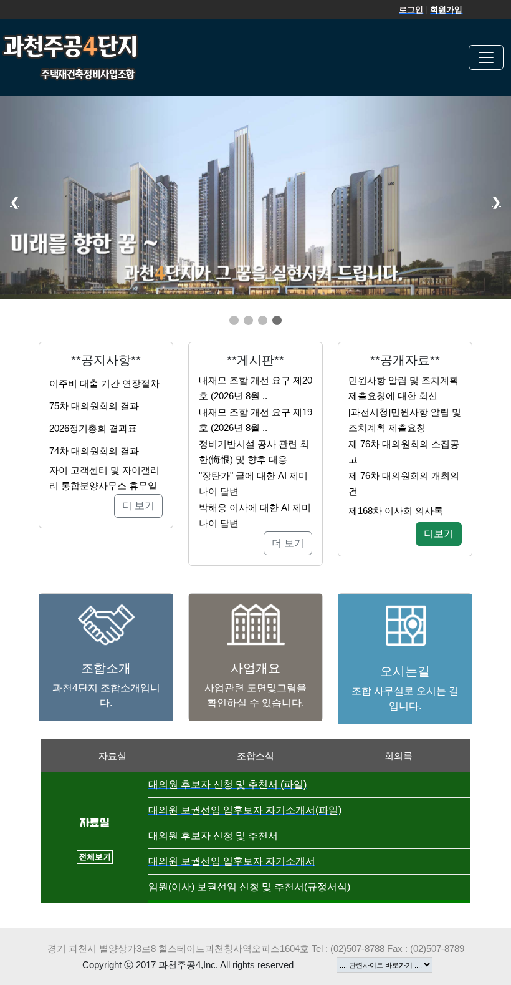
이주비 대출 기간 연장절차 (104, 383)
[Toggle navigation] (486, 57)
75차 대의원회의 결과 (94, 405)
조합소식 (255, 755)
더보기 (439, 533)
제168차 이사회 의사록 (395, 510)
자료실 (112, 755)
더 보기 (138, 505)
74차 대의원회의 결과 (94, 450)
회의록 (398, 755)
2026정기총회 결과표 (93, 428)
